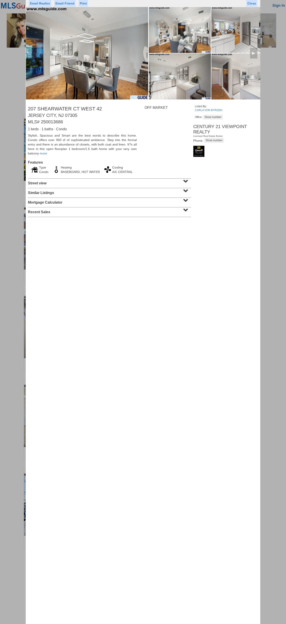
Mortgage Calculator (109, 201)
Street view (109, 181)
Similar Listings (109, 191)
